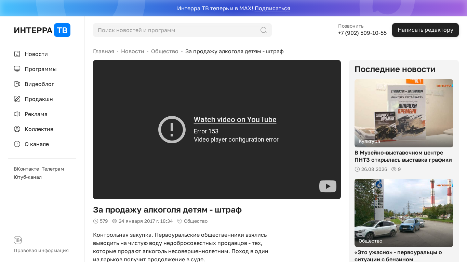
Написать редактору (425, 29)
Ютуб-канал (28, 177)
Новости (132, 51)
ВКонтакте (26, 169)
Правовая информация (41, 250)
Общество (164, 51)
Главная (103, 51)
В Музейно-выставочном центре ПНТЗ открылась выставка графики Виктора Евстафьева (403, 159)
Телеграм (53, 169)
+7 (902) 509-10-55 (362, 32)
